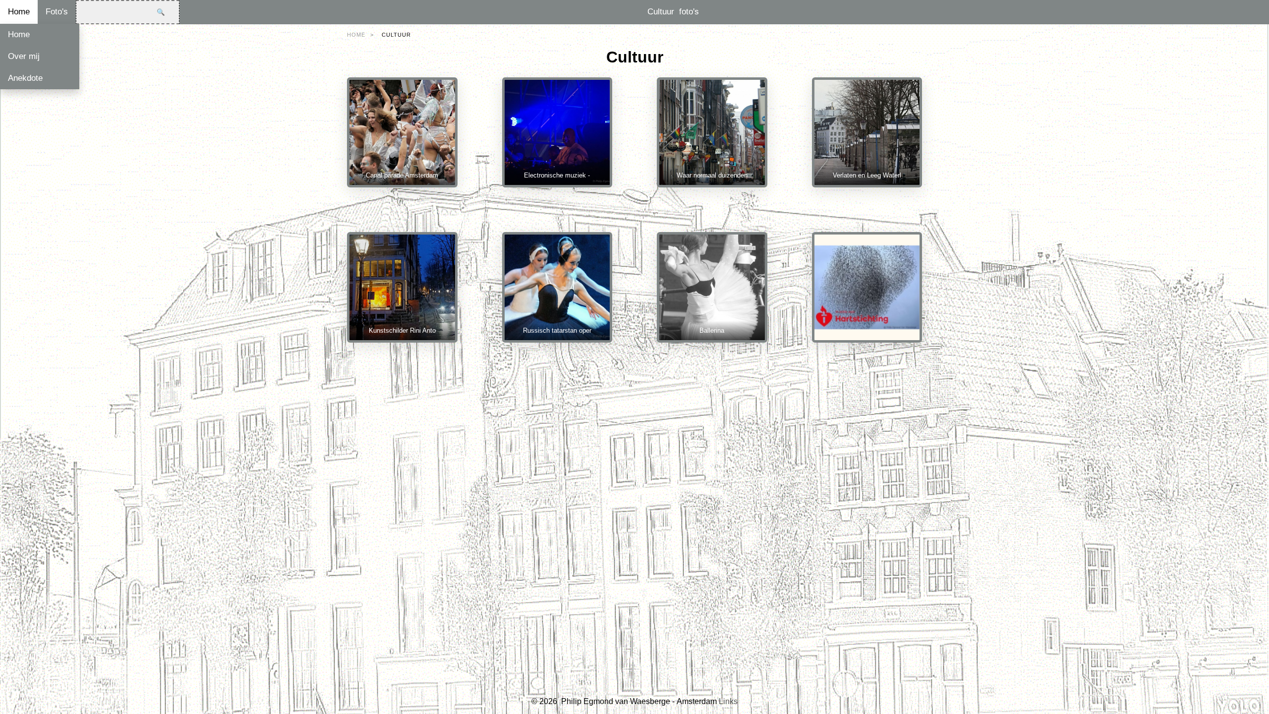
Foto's (57, 11)
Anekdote (25, 78)
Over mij (24, 56)
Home (19, 11)
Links (728, 701)
